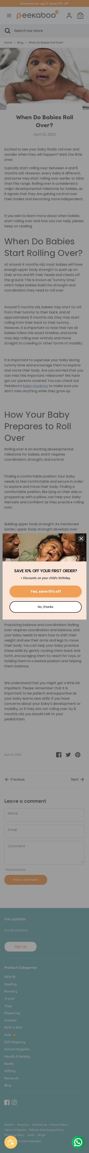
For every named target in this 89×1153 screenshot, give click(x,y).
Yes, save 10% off (45, 591)
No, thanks (45, 607)
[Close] (81, 538)
